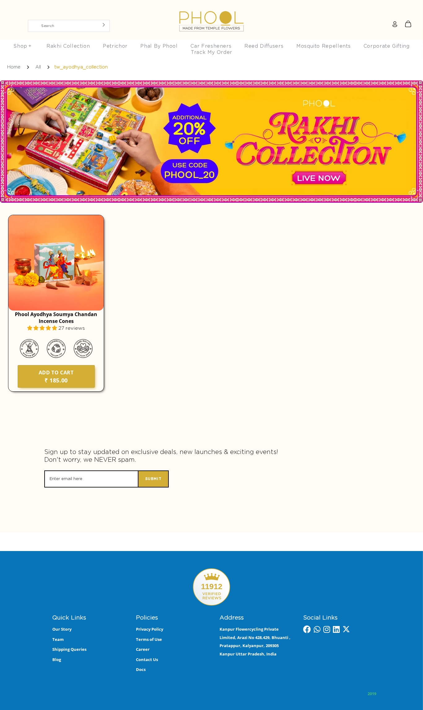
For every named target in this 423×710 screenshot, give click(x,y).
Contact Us (147, 659)
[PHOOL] (211, 6)
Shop (22, 46)
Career (143, 649)
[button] (43, 328)
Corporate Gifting (387, 46)
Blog (56, 659)
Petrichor (115, 46)
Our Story (62, 629)
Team (58, 639)
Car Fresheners (210, 46)
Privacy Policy (149, 629)
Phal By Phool (158, 46)
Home (13, 67)
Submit (153, 479)
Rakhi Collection (68, 46)
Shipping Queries (69, 649)
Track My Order (211, 52)
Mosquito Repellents (323, 46)
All (38, 67)
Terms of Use (149, 639)
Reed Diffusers (263, 46)
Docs (141, 669)
